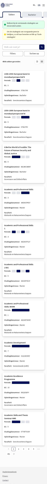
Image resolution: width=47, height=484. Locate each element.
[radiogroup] (39, 61)
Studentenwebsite (10, 472)
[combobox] (23, 47)
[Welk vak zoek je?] (41, 47)
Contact (5, 480)
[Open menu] (43, 5)
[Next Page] (14, 454)
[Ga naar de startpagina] (16, 5)
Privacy (5, 476)
